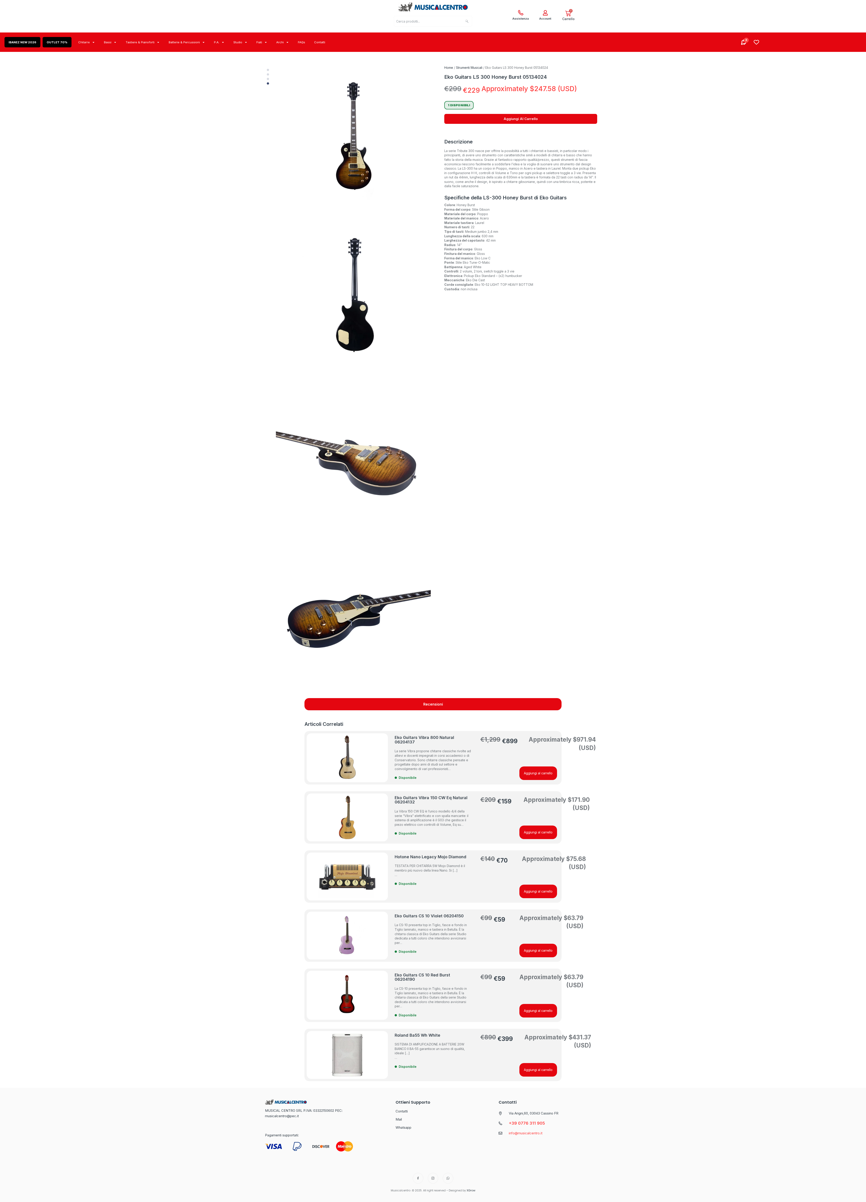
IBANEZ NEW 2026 (22, 42)
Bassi (107, 42)
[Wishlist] (756, 42)
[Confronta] (743, 42)
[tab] (433, 704)
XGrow (471, 1190)
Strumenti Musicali (469, 67)
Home (448, 67)
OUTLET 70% (57, 42)
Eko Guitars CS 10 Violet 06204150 (429, 916)
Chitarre (84, 42)
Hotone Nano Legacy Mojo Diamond (430, 856)
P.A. (216, 42)
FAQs (301, 42)
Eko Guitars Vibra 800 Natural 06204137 (424, 739)
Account (545, 18)
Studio (237, 42)
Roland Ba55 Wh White (417, 1035)
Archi (280, 42)
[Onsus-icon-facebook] (418, 1178)
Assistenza (520, 18)
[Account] (545, 13)
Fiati (259, 42)
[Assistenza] (520, 13)
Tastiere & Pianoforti (140, 42)
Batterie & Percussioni (184, 42)
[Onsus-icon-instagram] (433, 1178)
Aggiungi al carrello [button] (538, 773)
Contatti (319, 42)
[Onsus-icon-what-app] (448, 1178)
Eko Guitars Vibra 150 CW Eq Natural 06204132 (431, 800)
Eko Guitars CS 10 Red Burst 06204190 (422, 977)
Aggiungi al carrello (521, 119)
